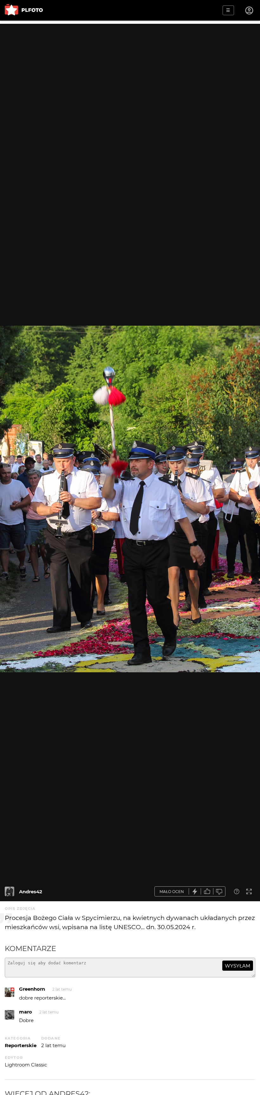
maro (25, 1012)
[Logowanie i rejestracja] (250, 10)
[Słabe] (219, 891)
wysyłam (237, 966)
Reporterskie (20, 1045)
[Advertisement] (130, 68)
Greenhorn (32, 989)
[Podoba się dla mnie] (207, 891)
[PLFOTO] (24, 10)
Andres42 (30, 892)
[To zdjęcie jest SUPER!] (195, 891)
